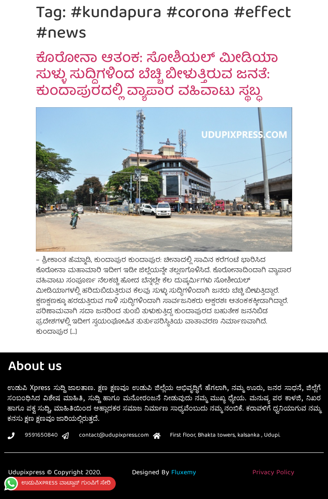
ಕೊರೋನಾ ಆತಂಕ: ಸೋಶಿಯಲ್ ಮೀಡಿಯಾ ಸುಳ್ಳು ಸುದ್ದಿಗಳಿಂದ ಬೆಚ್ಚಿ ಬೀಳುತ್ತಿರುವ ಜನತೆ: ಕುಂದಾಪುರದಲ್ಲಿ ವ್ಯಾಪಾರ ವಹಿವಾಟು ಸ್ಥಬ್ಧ (157, 75)
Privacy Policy (273, 473)
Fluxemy (183, 473)
